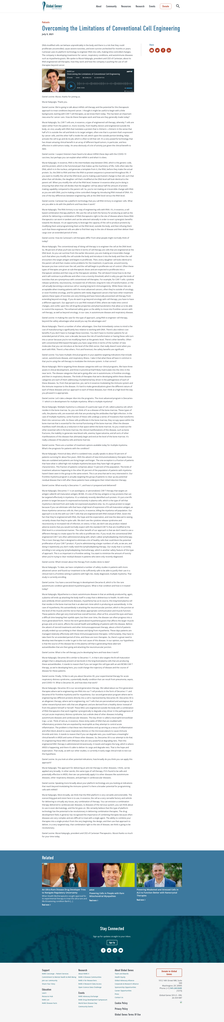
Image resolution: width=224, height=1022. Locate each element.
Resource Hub (47, 996)
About (98, 6)
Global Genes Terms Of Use (128, 1014)
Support (45, 970)
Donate (165, 6)
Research (140, 6)
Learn (44, 993)
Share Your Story (48, 984)
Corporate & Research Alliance (127, 984)
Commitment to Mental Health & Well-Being (59, 977)
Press (117, 994)
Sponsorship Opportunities (125, 987)
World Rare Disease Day (87, 1003)
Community (111, 6)
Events (152, 6)
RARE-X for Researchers (87, 980)
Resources (126, 6)
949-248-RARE (176, 988)
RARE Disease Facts (49, 1003)
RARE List (45, 1000)
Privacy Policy (121, 1008)
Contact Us (119, 997)
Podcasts (46, 22)
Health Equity (120, 977)
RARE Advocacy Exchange (88, 996)
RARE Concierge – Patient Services (55, 974)
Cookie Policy (121, 1003)
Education (46, 989)
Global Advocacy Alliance (124, 980)
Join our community (49, 980)
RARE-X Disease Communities (89, 977)
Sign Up (112, 942)
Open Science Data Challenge (90, 987)
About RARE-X (83, 974)
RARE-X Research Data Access (90, 984)
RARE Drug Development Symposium (92, 1000)
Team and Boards (122, 974)
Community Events (85, 1006)
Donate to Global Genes (169, 973)
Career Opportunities (123, 991)
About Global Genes (124, 970)
